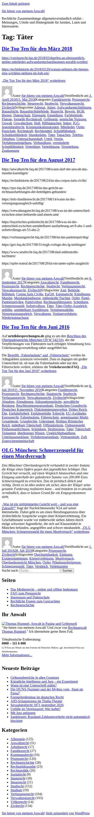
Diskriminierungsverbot (50, 409)
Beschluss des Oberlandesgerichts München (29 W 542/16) (44, 338)
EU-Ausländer (76, 413)
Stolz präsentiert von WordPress (68, 813)
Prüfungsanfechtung (16, 429)
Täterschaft (82, 429)
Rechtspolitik (19, 770)
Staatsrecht (53, 394)
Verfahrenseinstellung (16, 143)
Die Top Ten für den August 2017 (38, 160)
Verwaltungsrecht (72, 103)
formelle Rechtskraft (28, 119)
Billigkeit (8, 294)
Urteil (48, 139)
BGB (80, 111)
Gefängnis (51, 119)
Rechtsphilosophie (23, 766)
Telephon (8, 139)
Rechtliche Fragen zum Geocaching (35, 601)
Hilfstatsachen (51, 123)
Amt (63, 290)
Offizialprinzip (53, 425)
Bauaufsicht (10, 111)
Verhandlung (42, 143)
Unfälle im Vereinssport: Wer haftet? (35, 709)
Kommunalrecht (21, 755)
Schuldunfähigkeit (14, 135)
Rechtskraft (25, 131)
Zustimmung (10, 150)
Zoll (84, 437)
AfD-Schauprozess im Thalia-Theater (36, 701)
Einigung (65, 554)
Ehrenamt (38, 115)
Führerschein (50, 417)
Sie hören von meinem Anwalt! (23, 11)
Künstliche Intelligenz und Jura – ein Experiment (44, 681)
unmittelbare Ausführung (31, 310)
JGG (76, 123)
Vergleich (41, 566)
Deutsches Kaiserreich (17, 409)
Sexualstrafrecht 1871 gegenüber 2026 (37, 705)
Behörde (74, 290)
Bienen (7, 115)
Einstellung (55, 115)
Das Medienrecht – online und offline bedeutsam (44, 589)
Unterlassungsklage (15, 437)
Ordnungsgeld (75, 425)
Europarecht (64, 294)
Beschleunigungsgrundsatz (34, 405)
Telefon (77, 135)
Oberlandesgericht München (21, 562)
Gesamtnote (10, 421)
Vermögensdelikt (61, 310)
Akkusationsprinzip (48, 401)
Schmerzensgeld (13, 306)
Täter (51, 135)
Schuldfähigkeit (64, 131)
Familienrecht (61, 99)
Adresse (39, 107)
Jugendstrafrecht (13, 127)
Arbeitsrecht (18, 747)
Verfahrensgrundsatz (44, 437)
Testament (9, 433)
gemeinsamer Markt (74, 417)
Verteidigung (50, 147)
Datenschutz (21, 115)
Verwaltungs (42, 314)
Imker (67, 123)
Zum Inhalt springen (16, 3)
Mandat (7, 298)
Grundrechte (28, 421)
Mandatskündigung (27, 298)
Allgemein (17, 739)
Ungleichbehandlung (60, 433)
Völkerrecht (18, 802)
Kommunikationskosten (42, 127)
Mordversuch (64, 558)
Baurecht (56, 111)
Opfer (80, 127)
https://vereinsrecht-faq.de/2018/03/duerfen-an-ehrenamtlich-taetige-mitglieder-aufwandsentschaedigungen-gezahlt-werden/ (45, 60)
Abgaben (8, 401)
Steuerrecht (35, 103)
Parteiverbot (33, 302)
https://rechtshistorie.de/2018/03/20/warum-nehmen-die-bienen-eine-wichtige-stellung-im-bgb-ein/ (45, 71)
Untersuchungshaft (29, 139)
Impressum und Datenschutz (30, 597)
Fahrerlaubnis (29, 417)
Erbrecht (58, 413)
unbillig (7, 310)
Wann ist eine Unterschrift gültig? (33, 685)
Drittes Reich (78, 409)
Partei (85, 298)
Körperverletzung (41, 558)
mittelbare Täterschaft (26, 425)
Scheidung (80, 302)
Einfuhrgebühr (41, 413)
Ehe (4, 413)
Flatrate (7, 119)
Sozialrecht (18, 774)
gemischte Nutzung (72, 119)
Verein (58, 139)
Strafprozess (56, 429)
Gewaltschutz (23, 123)
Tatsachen (63, 135)
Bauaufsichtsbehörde (34, 111)
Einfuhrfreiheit (19, 413)
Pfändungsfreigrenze (66, 562)
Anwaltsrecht (49, 282)
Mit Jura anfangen (22, 713)
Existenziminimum (15, 558)
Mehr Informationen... (17, 655)
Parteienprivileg (12, 302)
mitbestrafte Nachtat (56, 298)
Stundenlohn (37, 135)
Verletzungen (59, 566)
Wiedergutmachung (15, 318)
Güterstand (46, 421)
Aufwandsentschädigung (74, 107)
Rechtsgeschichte (14, 103)
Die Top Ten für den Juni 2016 (36, 327)
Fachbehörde (73, 115)
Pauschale (9, 131)
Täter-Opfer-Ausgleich (71, 306)
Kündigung (82, 294)
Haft (37, 123)
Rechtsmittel (43, 131)
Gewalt (7, 123)
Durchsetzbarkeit (46, 554)
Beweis (70, 111)
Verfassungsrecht (73, 286)
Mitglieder (68, 127)
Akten (51, 107)
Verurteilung (69, 147)
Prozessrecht (80, 99)
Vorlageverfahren (65, 314)
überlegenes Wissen (31, 433)
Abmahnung (24, 401)
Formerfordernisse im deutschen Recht (37, 697)
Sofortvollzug (35, 306)
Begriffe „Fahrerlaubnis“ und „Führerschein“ (39, 355)
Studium (16, 790)
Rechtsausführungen (58, 302)
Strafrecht (51, 103)
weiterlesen (33, 80)
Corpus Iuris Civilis (29, 294)
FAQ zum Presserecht (25, 593)
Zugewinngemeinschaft (18, 441)
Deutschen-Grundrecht (70, 405)
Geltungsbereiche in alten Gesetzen (34, 677)
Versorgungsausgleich (17, 314)
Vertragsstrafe (69, 437)
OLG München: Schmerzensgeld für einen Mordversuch (43, 453)
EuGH (49, 294)
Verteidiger (32, 147)
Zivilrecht (8, 107)
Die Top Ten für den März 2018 (37, 48)
